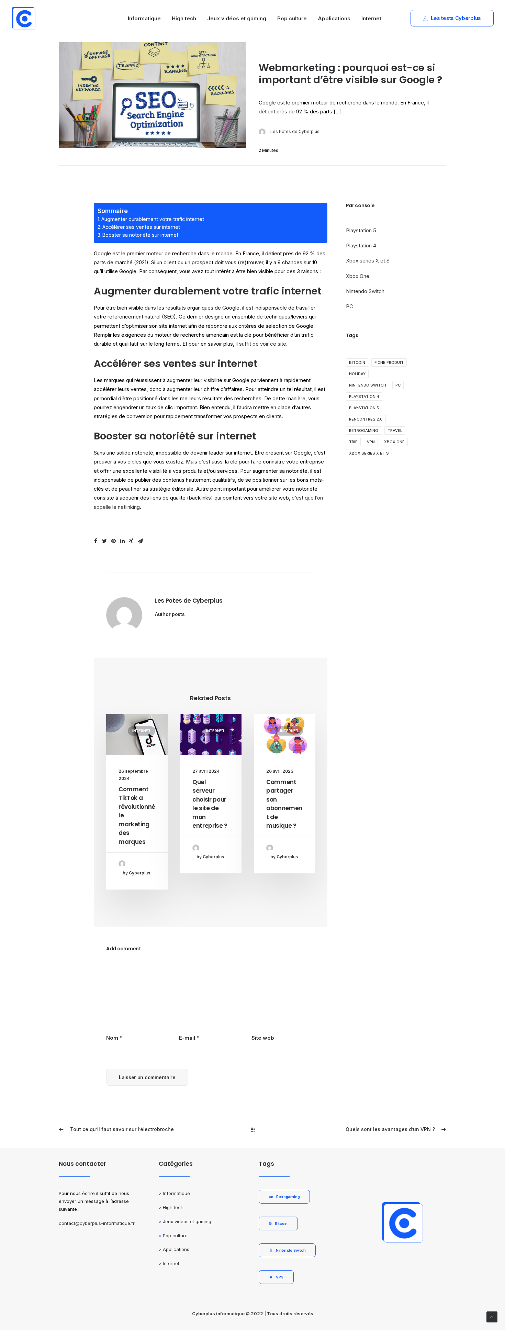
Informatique (144, 18)
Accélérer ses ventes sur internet (141, 227)
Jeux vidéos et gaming (236, 18)
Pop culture (292, 18)
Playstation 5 (361, 230)
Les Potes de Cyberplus (294, 131)
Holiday (357, 373)
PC (349, 306)
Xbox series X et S (368, 260)
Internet (371, 18)
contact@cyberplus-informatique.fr (97, 1223)
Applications (334, 18)
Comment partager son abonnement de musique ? (284, 804)
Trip (353, 441)
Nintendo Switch (365, 291)
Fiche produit (389, 362)
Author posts (170, 614)
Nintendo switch (367, 385)
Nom (114, 1038)
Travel (395, 430)
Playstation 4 (361, 245)
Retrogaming (363, 430)
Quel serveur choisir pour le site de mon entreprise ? (209, 804)
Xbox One (357, 276)
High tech (184, 18)
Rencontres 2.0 (366, 419)
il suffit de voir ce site (261, 343)
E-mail (189, 1038)
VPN (371, 441)
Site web (262, 1038)
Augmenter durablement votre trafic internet (152, 219)
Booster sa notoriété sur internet (140, 235)
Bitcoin (357, 362)
